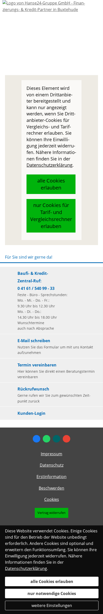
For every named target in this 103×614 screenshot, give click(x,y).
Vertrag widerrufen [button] (52, 512)
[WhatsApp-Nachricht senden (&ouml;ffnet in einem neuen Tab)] (46, 439)
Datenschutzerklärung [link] (49, 165)
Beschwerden (51, 488)
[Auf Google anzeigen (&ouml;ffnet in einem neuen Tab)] (66, 439)
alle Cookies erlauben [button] (51, 184)
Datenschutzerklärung (26, 568)
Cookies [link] (51, 499)
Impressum (51, 454)
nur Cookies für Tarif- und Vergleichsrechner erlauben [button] (51, 216)
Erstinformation (51, 476)
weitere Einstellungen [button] (52, 605)
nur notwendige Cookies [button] (52, 593)
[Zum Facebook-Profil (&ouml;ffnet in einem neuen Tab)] (36, 439)
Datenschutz (52, 465)
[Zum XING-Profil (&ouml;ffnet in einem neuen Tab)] (56, 439)
